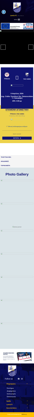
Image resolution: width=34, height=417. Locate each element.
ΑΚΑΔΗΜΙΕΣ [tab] (5, 161)
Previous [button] (3, 47)
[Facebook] (18, 378)
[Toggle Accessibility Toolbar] (4, 12)
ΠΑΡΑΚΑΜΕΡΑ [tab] (5, 165)
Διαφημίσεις (11, 391)
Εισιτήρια (10, 388)
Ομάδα (8, 401)
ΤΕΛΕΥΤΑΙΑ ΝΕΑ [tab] (6, 157)
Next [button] (30, 47)
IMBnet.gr (24, 414)
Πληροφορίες (11, 384)
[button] (17, 77)
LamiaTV (9, 404)
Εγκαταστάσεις (11, 408)
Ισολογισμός (11, 394)
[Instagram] (22, 378)
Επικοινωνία (11, 397)
